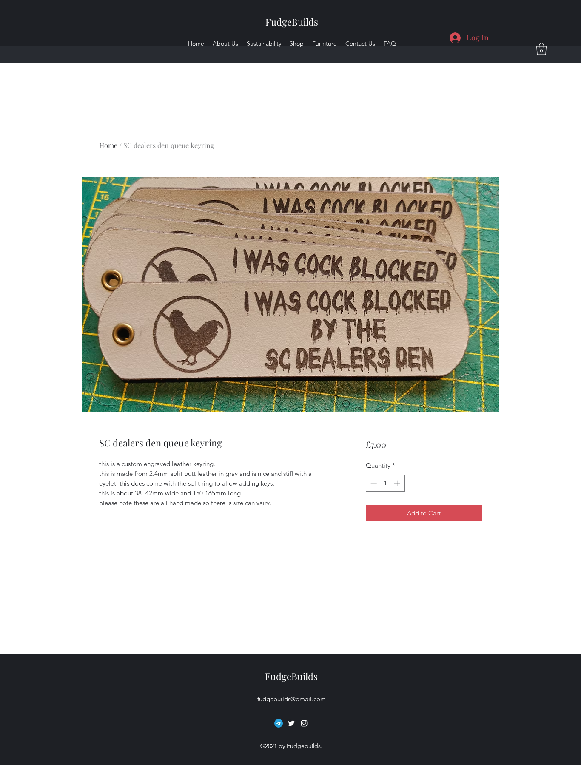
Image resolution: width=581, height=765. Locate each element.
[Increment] (398, 483)
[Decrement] (373, 483)
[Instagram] (304, 723)
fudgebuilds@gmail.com (291, 699)
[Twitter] (291, 723)
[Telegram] (278, 723)
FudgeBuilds (291, 21)
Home (108, 145)
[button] (541, 49)
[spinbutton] (385, 483)
